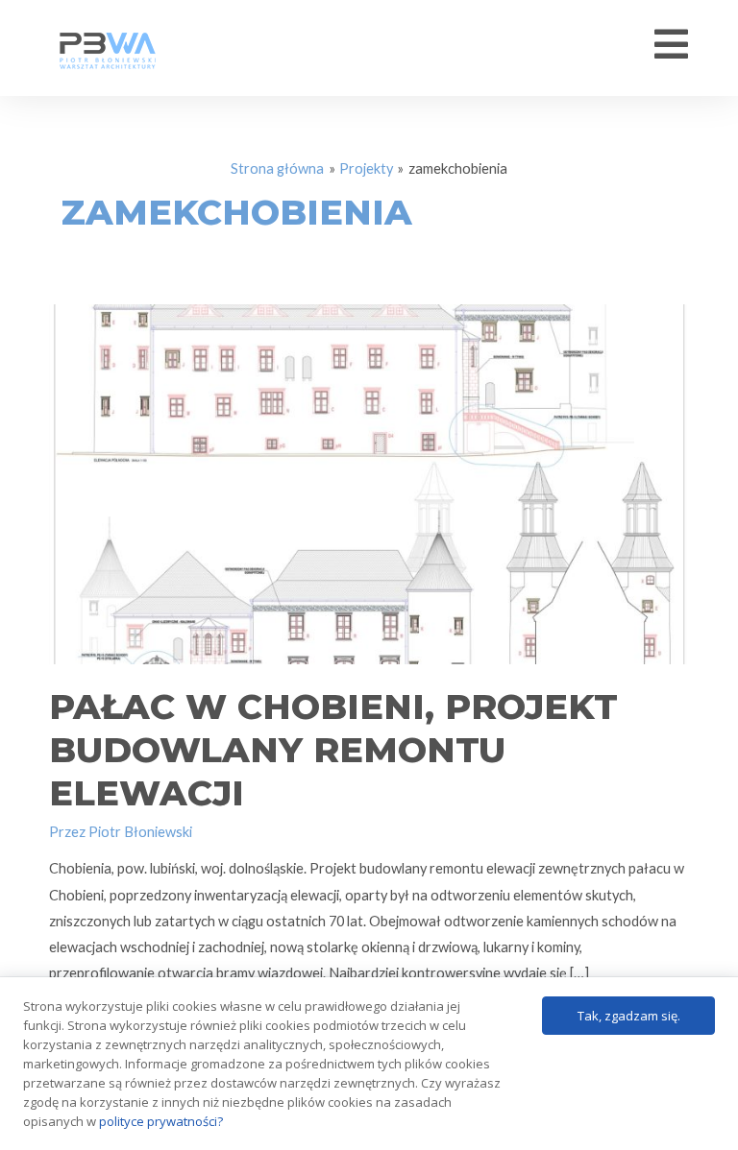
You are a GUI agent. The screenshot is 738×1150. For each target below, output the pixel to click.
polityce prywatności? (161, 1121)
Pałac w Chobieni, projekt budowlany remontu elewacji (333, 749)
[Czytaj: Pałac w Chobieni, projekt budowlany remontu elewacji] (369, 482)
